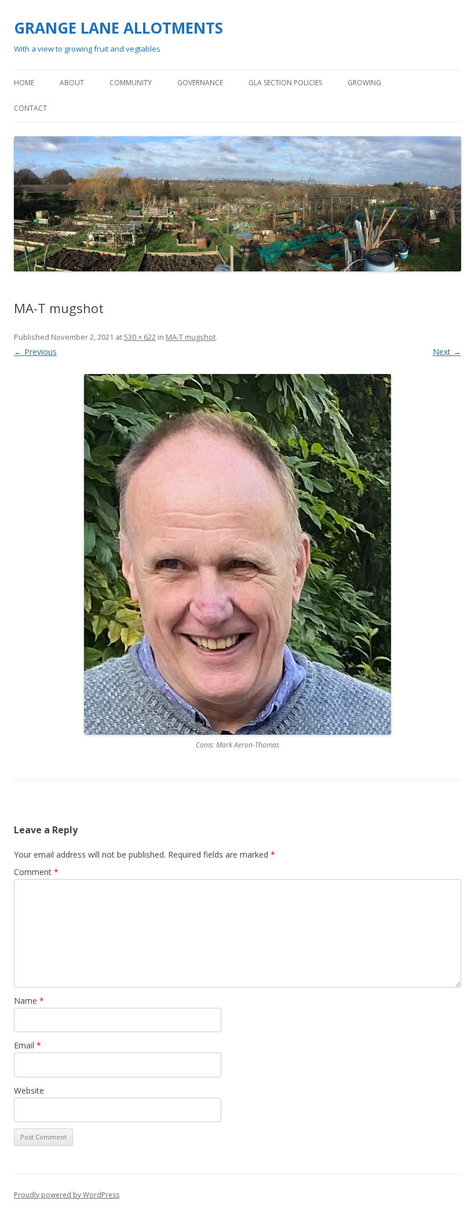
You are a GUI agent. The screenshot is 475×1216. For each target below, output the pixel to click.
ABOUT (72, 83)
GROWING (364, 83)
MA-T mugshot (190, 337)
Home (24, 83)
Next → (447, 351)
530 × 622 (140, 337)
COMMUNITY (130, 83)
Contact (30, 108)
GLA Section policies (285, 83)
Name (29, 1000)
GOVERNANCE (200, 83)
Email (27, 1045)
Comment (36, 871)
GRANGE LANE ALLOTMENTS (118, 27)
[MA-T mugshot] (237, 554)
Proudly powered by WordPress (66, 1195)
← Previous (35, 351)
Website (29, 1090)
